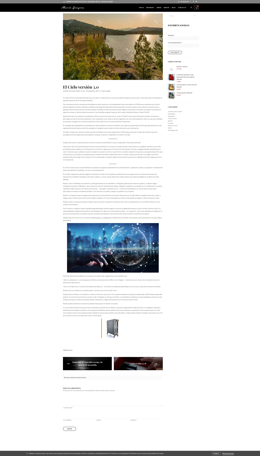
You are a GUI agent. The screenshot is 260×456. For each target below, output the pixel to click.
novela (70, 350)
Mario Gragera (106, 91)
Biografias (171, 116)
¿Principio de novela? (69, 91)
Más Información (228, 453)
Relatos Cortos (80, 91)
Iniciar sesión (185, 1)
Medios (170, 121)
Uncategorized (173, 130)
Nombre (171, 35)
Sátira (170, 128)
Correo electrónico (175, 43)
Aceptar (216, 453)
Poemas (170, 123)
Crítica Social (172, 119)
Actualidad (171, 114)
